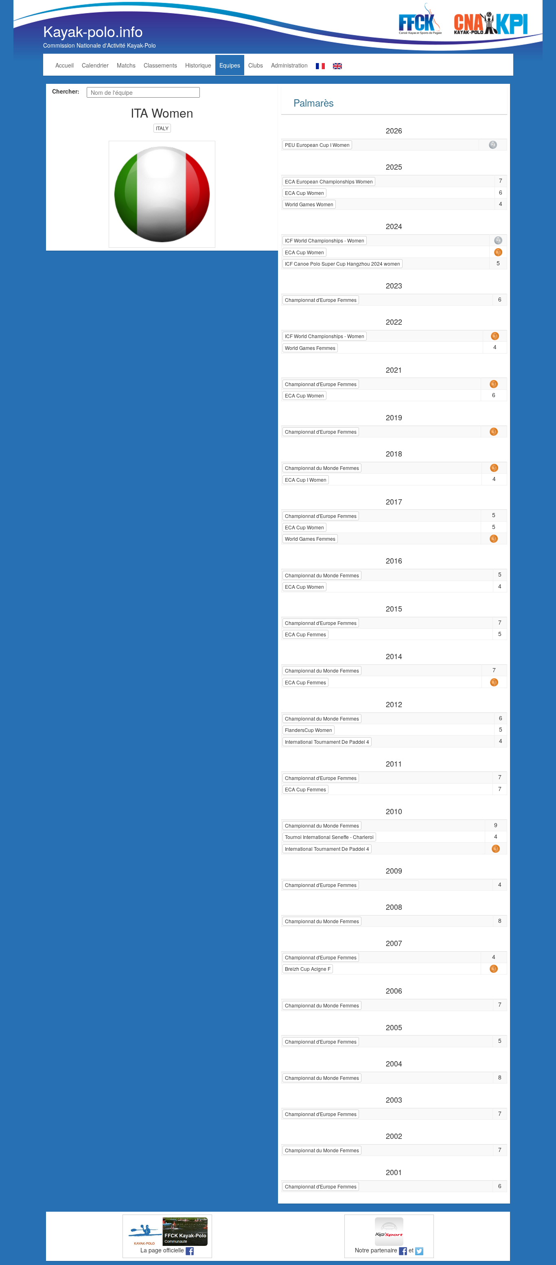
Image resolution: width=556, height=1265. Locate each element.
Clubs (255, 65)
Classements (160, 65)
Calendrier (95, 65)
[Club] (162, 193)
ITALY (162, 128)
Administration (289, 65)
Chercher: (65, 91)
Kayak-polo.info (93, 30)
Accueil (64, 65)
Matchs (126, 65)
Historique (198, 65)
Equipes (229, 65)
